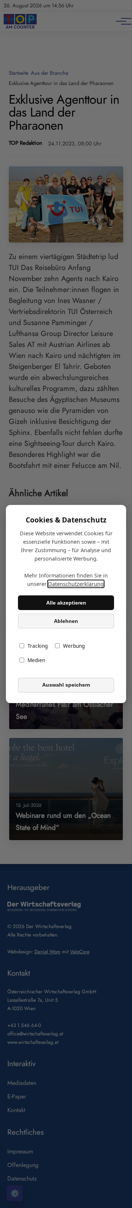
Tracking (37, 646)
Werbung (74, 646)
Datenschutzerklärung (76, 583)
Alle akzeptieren (66, 603)
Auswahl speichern (66, 685)
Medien (36, 660)
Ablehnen (66, 621)
